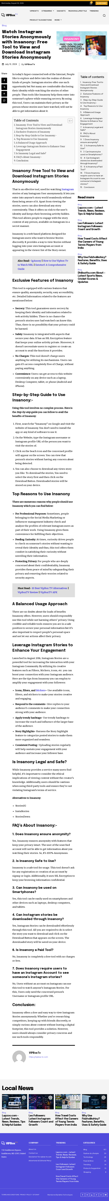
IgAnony (36, 260)
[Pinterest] (4, 94)
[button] (104, 15)
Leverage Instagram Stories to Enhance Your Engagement (40, 148)
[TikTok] (96, 1195)
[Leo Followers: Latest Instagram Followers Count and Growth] (41, 1101)
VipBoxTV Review (28, 592)
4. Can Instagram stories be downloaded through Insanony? (91, 161)
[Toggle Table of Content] (69, 120)
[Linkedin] (92, 1195)
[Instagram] (87, 1195)
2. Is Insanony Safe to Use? (92, 147)
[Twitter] (4, 87)
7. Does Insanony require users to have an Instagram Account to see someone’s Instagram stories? (92, 178)
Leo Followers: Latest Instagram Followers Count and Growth (90, 226)
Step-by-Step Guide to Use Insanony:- (36, 135)
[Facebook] (4, 80)
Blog (4, 26)
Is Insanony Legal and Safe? (31, 153)
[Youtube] (106, 1195)
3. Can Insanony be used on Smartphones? (91, 153)
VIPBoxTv (30, 64)
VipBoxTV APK (48, 592)
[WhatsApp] (4, 100)
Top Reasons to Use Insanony (32, 139)
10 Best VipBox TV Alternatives (49, 588)
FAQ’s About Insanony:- (29, 157)
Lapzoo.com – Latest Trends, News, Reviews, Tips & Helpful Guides (91, 211)
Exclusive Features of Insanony (33, 132)
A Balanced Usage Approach (31, 142)
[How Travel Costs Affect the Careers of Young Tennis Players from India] (67, 1101)
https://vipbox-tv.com (38, 1057)
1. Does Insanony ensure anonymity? (89, 141)
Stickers (40, 690)
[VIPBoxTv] (19, 1057)
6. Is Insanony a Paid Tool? (91, 168)
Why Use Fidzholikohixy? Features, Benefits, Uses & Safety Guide (92, 260)
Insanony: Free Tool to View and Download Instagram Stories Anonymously (39, 127)
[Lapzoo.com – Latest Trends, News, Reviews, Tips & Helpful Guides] (14, 1101)
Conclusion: (22, 160)
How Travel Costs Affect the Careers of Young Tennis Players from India (67, 1178)
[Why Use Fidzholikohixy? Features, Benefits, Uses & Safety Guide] (94, 1101)
